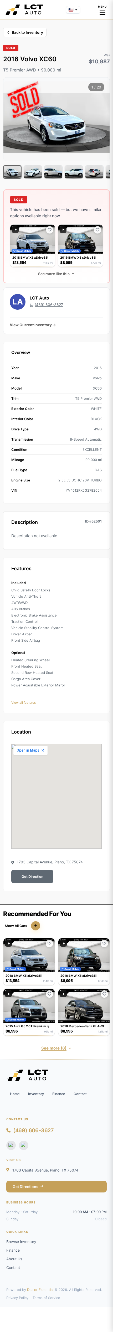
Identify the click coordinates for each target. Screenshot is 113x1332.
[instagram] (23, 1145)
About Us (14, 1259)
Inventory (36, 1094)
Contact (80, 1094)
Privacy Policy (17, 1298)
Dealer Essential (40, 1289)
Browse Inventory (21, 1241)
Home (15, 1094)
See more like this (54, 273)
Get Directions (25, 1186)
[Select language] (73, 10)
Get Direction (32, 876)
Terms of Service (46, 1298)
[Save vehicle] (49, 230)
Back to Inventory (27, 32)
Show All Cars (16, 926)
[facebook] (11, 1145)
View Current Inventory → (33, 325)
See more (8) (53, 1048)
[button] (32, 245)
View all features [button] (23, 702)
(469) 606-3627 (33, 1130)
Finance (58, 1094)
